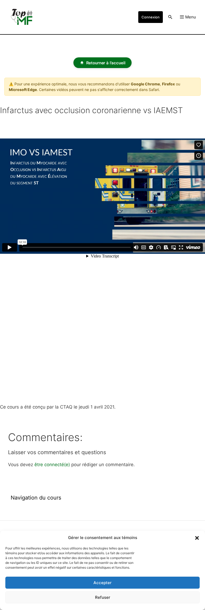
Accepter (102, 582)
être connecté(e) (52, 464)
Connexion (150, 17)
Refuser (102, 597)
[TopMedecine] (24, 17)
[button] (197, 537)
